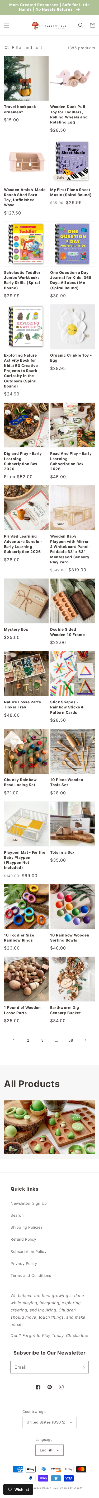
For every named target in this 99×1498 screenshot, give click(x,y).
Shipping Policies (27, 1227)
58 (70, 1040)
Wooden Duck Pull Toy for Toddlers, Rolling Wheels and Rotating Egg (69, 114)
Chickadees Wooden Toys (42, 1488)
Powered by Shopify (71, 1488)
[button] (6, 25)
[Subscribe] (82, 1367)
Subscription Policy (28, 1251)
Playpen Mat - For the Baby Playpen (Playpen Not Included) (24, 860)
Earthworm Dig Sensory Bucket (65, 1010)
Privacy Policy (24, 1263)
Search (17, 1215)
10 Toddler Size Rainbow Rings (19, 937)
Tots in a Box (62, 852)
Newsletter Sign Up (29, 1203)
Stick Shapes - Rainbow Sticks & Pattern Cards (67, 707)
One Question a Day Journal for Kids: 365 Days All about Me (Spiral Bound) (71, 280)
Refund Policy (23, 1239)
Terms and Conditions (31, 1275)
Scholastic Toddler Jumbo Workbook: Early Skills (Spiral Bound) (22, 280)
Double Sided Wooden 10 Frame (67, 632)
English (46, 1450)
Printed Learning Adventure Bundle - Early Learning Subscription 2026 (23, 544)
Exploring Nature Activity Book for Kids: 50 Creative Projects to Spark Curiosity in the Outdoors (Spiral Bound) (21, 370)
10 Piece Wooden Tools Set (66, 782)
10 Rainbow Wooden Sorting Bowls (69, 937)
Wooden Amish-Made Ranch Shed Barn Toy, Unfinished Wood (25, 197)
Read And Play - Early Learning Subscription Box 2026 (71, 461)
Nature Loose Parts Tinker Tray (22, 704)
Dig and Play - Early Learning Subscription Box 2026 (23, 461)
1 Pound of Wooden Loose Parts (22, 1010)
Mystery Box (16, 629)
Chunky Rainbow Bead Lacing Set (20, 782)
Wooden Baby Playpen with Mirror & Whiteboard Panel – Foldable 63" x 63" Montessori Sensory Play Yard (71, 549)
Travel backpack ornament (20, 109)
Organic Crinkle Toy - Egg (71, 357)
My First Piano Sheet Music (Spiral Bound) (71, 192)
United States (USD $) (46, 1422)
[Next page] (85, 1040)
